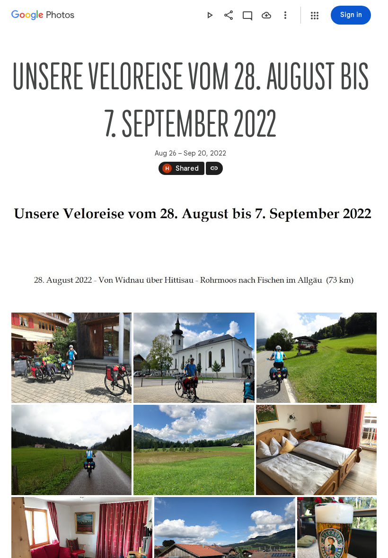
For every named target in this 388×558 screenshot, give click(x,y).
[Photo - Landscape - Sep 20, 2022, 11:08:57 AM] (194, 214)
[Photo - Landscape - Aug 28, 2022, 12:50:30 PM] (71, 358)
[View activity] (247, 15)
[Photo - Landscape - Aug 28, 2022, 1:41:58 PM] (193, 450)
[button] (314, 15)
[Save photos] (266, 15)
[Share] (228, 15)
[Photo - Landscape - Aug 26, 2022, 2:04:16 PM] (71, 450)
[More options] (285, 15)
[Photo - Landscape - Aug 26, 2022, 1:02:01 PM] (316, 358)
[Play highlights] (209, 15)
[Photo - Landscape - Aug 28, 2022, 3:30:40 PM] (316, 450)
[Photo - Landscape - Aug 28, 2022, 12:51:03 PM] (194, 358)
